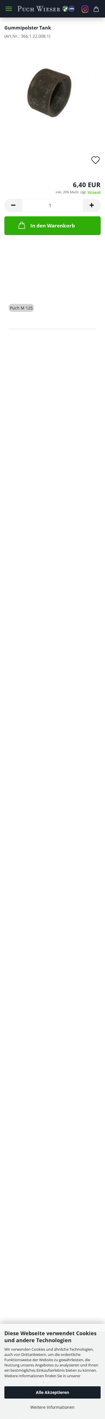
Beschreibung (31, 287)
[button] (13, 205)
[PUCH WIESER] (52, 9)
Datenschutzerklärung (23, 1381)
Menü (9, 9)
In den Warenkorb (52, 225)
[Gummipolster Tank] (52, 87)
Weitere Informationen (52, 1407)
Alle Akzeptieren (52, 1392)
